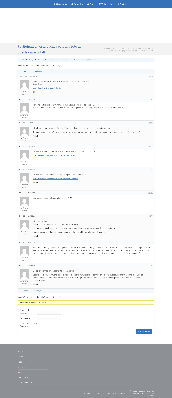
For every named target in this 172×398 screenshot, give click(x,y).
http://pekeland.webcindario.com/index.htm (47, 88)
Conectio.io (150, 396)
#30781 (150, 266)
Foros (121, 48)
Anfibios (21, 367)
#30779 (150, 216)
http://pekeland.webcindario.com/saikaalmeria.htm (55, 178)
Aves (20, 372)
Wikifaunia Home (110, 48)
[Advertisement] (86, 25)
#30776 (150, 146)
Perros (20, 351)
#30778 (150, 193)
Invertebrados (23, 377)
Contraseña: (25, 318)
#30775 (150, 123)
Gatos (20, 357)
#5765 (151, 76)
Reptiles (21, 362)
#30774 (150, 99)
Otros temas (130, 48)
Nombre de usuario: (25, 311)
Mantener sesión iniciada (29, 324)
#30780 (150, 242)
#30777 (150, 169)
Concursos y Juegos (145, 48)
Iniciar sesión (144, 331)
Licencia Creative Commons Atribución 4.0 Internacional (133, 393)
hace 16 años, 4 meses (78, 60)
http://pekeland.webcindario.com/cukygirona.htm (54, 155)
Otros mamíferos (25, 382)
